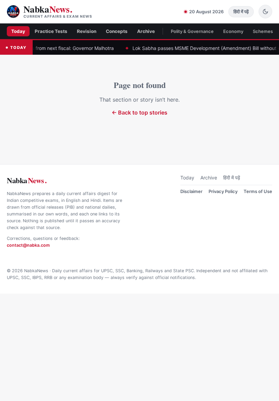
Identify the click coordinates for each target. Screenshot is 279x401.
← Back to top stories (139, 112)
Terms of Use (258, 191)
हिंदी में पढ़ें (231, 177)
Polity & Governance (192, 31)
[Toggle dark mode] (265, 11)
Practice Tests (51, 31)
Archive (146, 31)
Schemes (263, 31)
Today (18, 31)
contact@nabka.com (28, 245)
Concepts (117, 31)
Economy (233, 31)
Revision (86, 31)
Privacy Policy (223, 191)
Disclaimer (191, 191)
